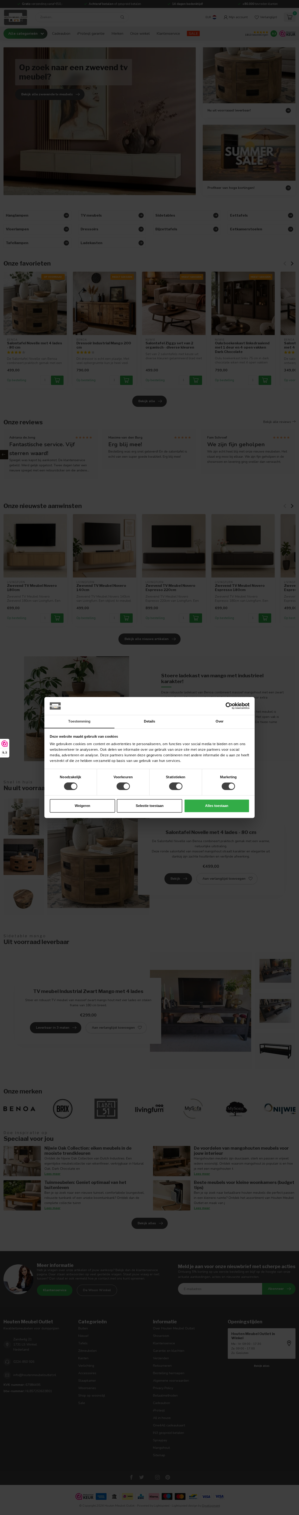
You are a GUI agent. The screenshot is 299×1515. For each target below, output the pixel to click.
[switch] (123, 786)
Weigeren (82, 806)
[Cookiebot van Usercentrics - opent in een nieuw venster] (229, 705)
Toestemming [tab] (79, 721)
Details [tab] (149, 721)
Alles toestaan (216, 806)
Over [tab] (220, 721)
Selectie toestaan (150, 806)
